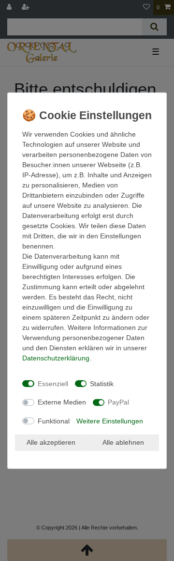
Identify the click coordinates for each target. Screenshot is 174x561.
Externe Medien (62, 402)
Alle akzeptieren (51, 442)
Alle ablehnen (123, 442)
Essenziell (53, 383)
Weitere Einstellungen (109, 420)
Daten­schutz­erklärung (55, 358)
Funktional (54, 420)
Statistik (102, 383)
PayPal (118, 402)
